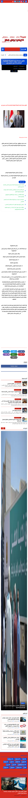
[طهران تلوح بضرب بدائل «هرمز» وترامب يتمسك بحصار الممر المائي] (23, 719)
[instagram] (21, 1)
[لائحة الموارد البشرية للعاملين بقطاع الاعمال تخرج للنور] (24, 419)
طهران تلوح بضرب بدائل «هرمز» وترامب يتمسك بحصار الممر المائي (10, 718)
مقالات (12, 767)
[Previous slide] (4, 428)
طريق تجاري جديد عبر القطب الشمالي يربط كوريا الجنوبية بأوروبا (11, 745)
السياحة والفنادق (21, 764)
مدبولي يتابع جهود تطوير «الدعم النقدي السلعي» (14, 204)
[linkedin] (19, 1)
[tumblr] (17, 1)
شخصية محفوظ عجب (16, 410)
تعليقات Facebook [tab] (14, 366)
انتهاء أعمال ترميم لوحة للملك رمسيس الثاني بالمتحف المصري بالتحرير (13, 186)
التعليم (23, 762)
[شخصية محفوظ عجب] (24, 410)
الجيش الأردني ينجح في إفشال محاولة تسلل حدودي (11, 732)
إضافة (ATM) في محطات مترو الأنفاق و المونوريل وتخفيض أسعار (14, 195)
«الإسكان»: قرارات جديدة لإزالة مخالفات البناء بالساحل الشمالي (14, 200)
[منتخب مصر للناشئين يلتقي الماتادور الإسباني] (23, 739)
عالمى (13, 764)
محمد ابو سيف (23, 795)
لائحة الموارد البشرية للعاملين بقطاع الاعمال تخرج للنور (11, 420)
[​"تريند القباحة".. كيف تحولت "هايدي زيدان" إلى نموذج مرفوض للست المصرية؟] (24, 400)
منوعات (5, 767)
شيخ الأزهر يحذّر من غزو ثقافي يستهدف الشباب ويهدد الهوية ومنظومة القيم (13, 191)
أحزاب (24, 759)
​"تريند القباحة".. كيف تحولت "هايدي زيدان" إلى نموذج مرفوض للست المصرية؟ (11, 401)
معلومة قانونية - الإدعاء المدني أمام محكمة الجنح (11, 392)
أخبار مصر (15, 68)
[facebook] (23, 1)
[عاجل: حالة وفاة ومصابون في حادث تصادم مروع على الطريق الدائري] (23, 726)
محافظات (18, 767)
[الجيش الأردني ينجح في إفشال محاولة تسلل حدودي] (23, 732)
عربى (8, 764)
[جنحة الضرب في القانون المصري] (24, 383)
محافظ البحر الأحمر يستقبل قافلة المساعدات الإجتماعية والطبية (14, 707)
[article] (14, 570)
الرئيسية (22, 49)
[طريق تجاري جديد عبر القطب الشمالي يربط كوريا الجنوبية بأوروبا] (23, 745)
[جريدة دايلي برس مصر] (14, 39)
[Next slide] (2, 428)
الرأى (12, 762)
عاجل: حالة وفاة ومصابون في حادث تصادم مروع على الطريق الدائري (11, 725)
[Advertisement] (14, 20)
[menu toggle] (26, 1)
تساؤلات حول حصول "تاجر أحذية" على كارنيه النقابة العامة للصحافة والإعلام (14, 208)
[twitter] (15, 1)
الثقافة (17, 762)
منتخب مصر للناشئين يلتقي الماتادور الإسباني (11, 738)
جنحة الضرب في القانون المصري (14, 384)
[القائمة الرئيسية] (3, 49)
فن (24, 767)
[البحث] (2, 1)
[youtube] (13, 1)
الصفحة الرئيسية (21, 68)
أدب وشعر (10, 759)
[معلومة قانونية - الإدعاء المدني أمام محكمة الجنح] (24, 391)
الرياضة (5, 762)
